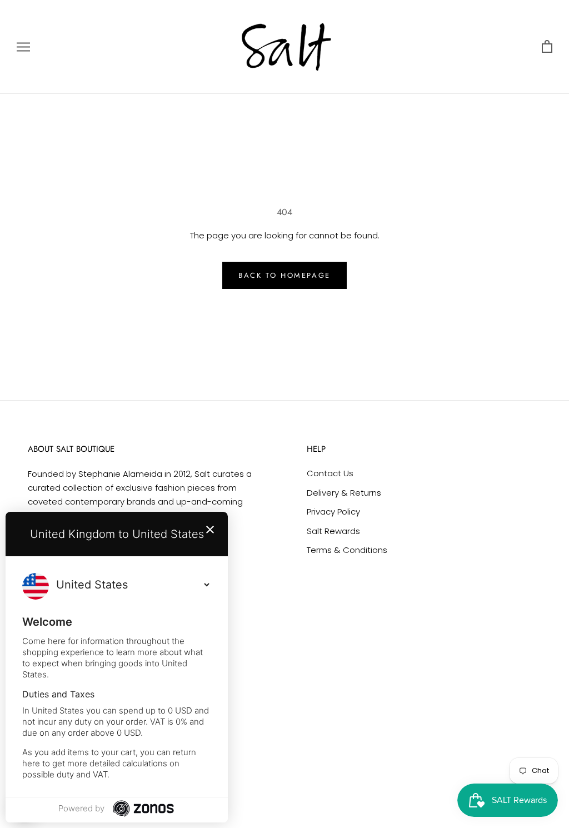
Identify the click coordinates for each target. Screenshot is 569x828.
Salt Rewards (333, 531)
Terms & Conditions (347, 550)
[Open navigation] (23, 47)
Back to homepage (284, 275)
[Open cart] (547, 47)
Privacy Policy (333, 511)
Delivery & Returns (344, 492)
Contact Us (330, 473)
